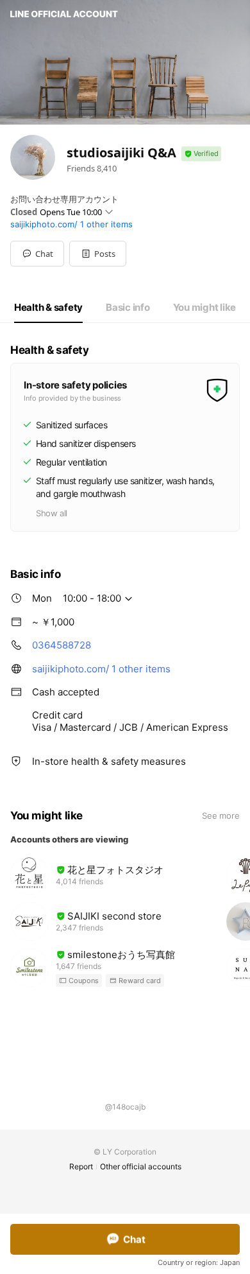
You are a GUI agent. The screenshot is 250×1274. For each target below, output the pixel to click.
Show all (51, 513)
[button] (97, 253)
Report (81, 1166)
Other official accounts (140, 1166)
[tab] (48, 307)
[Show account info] (201, 153)
